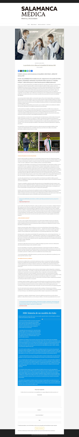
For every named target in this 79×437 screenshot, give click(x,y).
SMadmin (41, 67)
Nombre (39, 409)
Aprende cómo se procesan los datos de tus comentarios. (44, 430)
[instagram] (42, 434)
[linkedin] (37, 434)
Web (39, 420)
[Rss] (46, 434)
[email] (44, 434)
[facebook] (32, 434)
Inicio (29, 24)
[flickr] (35, 434)
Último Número (34, 24)
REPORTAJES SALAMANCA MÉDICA (39, 63)
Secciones (48, 24)
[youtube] (39, 434)
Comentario (39, 394)
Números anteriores (41, 24)
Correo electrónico (40, 415)
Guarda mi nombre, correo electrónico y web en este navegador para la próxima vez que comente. (38, 425)
